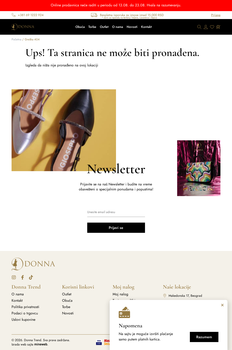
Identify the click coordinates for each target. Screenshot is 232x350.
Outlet (104, 26)
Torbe (92, 26)
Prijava (215, 15)
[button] (222, 305)
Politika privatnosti (25, 307)
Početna (16, 39)
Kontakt (146, 26)
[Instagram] (14, 277)
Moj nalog (120, 294)
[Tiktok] (31, 277)
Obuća (80, 26)
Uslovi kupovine (23, 319)
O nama (117, 26)
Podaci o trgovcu (25, 313)
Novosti (132, 26)
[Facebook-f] (22, 277)
